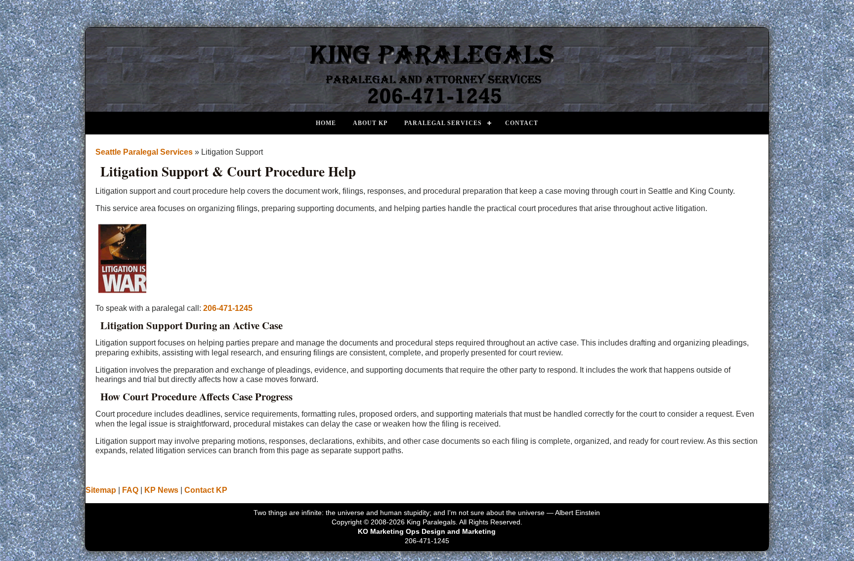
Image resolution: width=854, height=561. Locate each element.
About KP (370, 123)
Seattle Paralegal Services (144, 152)
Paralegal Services (443, 123)
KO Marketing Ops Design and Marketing (427, 531)
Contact (521, 123)
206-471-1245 (228, 308)
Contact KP (205, 490)
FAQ (130, 490)
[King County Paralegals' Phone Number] (426, 104)
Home (326, 123)
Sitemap (100, 490)
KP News (161, 490)
